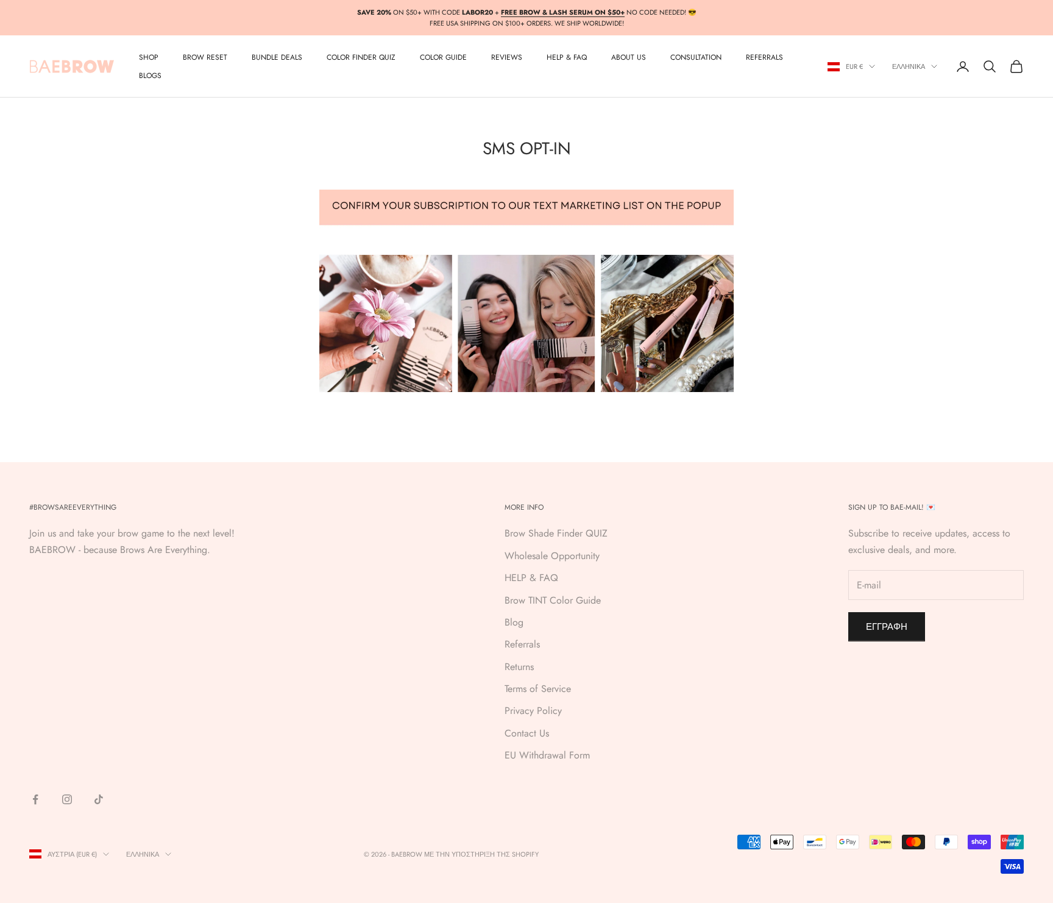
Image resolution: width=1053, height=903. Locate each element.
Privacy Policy (533, 711)
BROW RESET (205, 57)
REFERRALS (764, 57)
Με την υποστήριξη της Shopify (481, 854)
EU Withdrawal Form (547, 755)
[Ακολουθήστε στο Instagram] (67, 799)
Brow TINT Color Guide (553, 600)
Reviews (506, 57)
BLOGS (150, 75)
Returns (519, 667)
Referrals (522, 644)
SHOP (148, 57)
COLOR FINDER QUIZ (361, 57)
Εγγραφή (886, 627)
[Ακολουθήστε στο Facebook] (35, 799)
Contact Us (527, 733)
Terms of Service (538, 689)
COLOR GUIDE (443, 57)
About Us (628, 57)
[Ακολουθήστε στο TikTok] (99, 799)
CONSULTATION (696, 57)
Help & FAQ (567, 57)
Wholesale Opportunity (552, 556)
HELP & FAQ (531, 578)
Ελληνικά (908, 66)
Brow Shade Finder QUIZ (556, 533)
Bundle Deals (277, 57)
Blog (514, 622)
